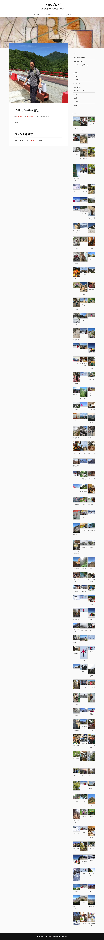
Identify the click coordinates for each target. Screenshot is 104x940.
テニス (76, 79)
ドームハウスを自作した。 (65, 15)
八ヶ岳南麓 (77, 87)
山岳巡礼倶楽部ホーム (37, 15)
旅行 (75, 98)
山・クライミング (79, 90)
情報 (75, 94)
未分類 (76, 101)
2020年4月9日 (31, 116)
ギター (76, 76)
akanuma (19, 116)
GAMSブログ (52, 5)
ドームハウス (78, 83)
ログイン (31, 140)
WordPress (47, 936)
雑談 (75, 105)
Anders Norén (63, 936)
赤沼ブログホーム (50, 15)
